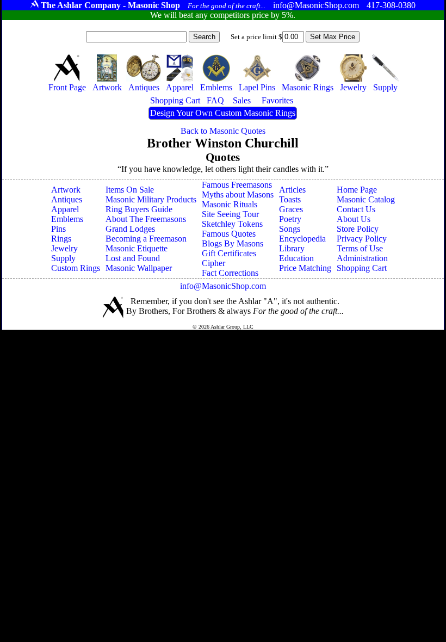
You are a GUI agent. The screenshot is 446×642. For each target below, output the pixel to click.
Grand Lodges (130, 228)
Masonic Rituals (229, 204)
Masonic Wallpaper (139, 268)
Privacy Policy (362, 238)
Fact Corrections (230, 272)
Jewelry (64, 248)
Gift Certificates (229, 253)
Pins (58, 228)
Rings (61, 238)
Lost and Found (133, 258)
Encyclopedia (302, 238)
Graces (291, 209)
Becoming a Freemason (146, 238)
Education (296, 258)
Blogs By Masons (232, 243)
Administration (362, 258)
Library (292, 248)
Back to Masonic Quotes (223, 130)
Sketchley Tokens (232, 224)
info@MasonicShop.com (223, 286)
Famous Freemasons (237, 184)
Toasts (290, 199)
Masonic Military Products (151, 199)
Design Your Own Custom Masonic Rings (222, 113)
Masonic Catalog (366, 199)
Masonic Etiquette (137, 248)
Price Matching (305, 268)
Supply (63, 258)
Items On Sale (130, 189)
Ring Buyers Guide (139, 209)
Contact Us (356, 209)
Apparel (65, 209)
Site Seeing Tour (230, 214)
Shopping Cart (362, 268)
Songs (289, 228)
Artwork (65, 189)
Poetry (290, 219)
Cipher (213, 263)
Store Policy (358, 228)
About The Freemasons (146, 219)
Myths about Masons (238, 194)
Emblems (67, 219)
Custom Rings (75, 268)
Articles (292, 189)
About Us (353, 219)
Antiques (66, 199)
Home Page (357, 189)
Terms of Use (360, 248)
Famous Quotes (229, 233)
